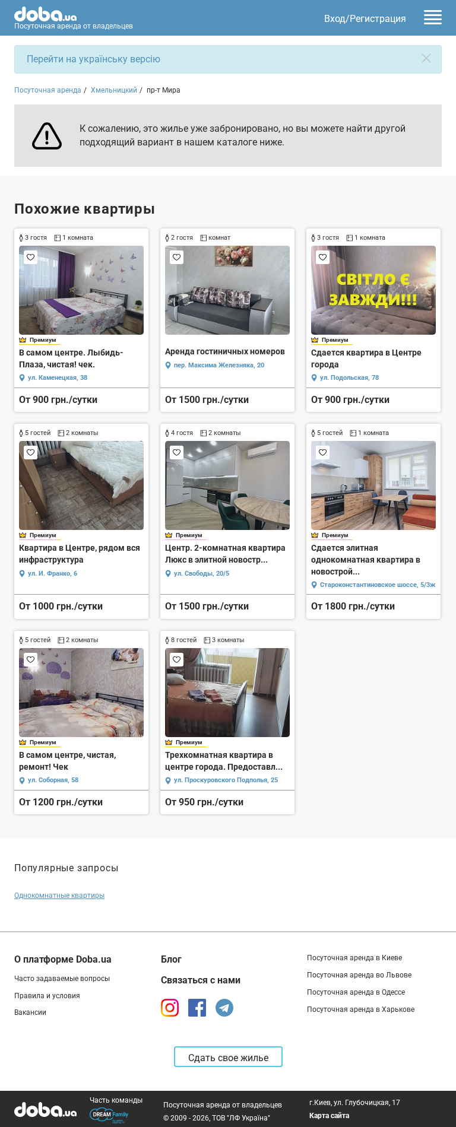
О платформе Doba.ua (63, 959)
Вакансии (30, 1012)
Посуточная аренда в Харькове (360, 1009)
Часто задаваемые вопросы (62, 978)
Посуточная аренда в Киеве (354, 958)
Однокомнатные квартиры (59, 895)
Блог (171, 959)
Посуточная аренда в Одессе (356, 992)
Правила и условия (47, 996)
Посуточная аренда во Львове (359, 975)
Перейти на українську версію (93, 59)
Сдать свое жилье (228, 1057)
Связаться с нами (200, 980)
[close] (426, 58)
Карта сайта (329, 1116)
